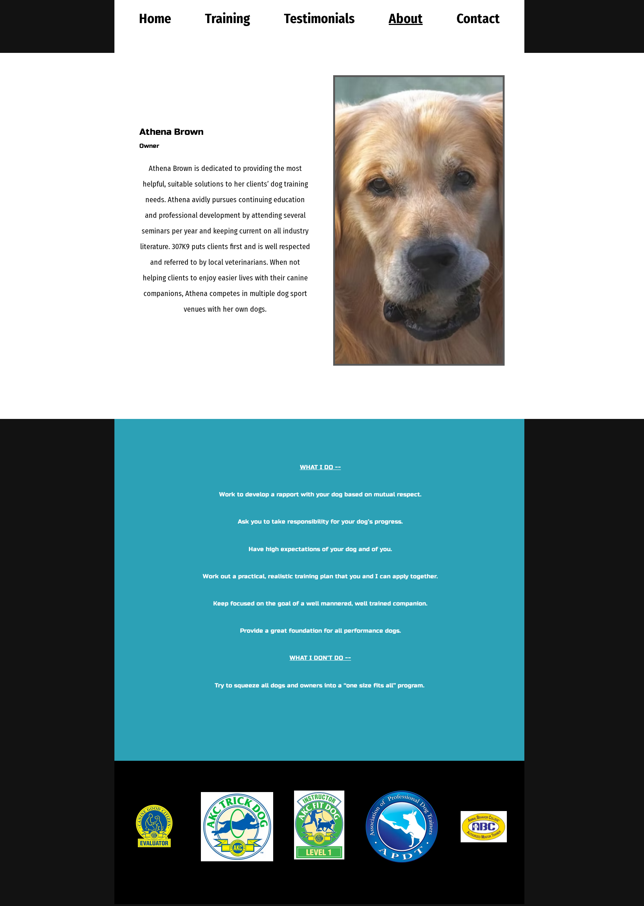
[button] (227, 18)
